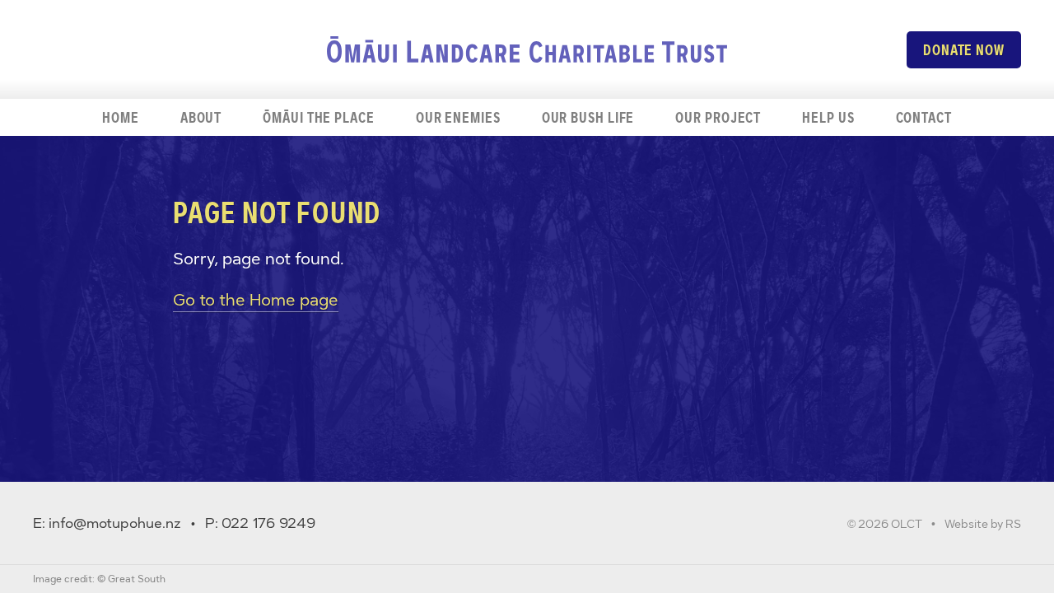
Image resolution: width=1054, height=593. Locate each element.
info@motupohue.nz (115, 523)
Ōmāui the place (319, 117)
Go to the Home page (255, 300)
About (201, 117)
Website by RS (982, 524)
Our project (718, 117)
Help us (828, 117)
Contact (924, 117)
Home (120, 117)
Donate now (964, 49)
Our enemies (458, 117)
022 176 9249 (268, 523)
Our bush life (588, 117)
